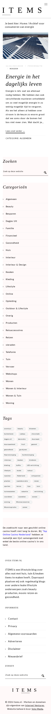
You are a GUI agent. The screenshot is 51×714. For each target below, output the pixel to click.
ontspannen (36, 476)
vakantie (24, 491)
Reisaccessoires (14, 330)
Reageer (14, 69)
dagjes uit (8, 439)
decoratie (22, 439)
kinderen (32, 460)
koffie (18, 465)
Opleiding (11, 301)
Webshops (11, 374)
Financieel (11, 236)
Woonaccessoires (22, 502)
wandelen (22, 497)
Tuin (8, 359)
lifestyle (7, 470)
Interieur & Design (16, 265)
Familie (10, 228)
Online (9, 294)
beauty (20, 429)
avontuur (7, 429)
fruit (23, 444)
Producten (11, 323)
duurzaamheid (9, 444)
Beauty (9, 206)
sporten (7, 486)
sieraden (10, 345)
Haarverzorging (10, 455)
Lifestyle (10, 286)
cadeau (22, 434)
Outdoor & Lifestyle (17, 308)
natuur (30, 470)
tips (28, 486)
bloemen (32, 429)
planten (7, 481)
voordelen (8, 497)
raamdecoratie (22, 481)
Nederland (21, 476)
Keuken (10, 272)
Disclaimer (14, 648)
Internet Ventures (34, 705)
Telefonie (11, 352)
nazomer (7, 476)
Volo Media (37, 709)
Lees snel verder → (15, 131)
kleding (7, 465)
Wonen (9, 381)
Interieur (11, 257)
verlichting (38, 491)
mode (19, 470)
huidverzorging (28, 455)
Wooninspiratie (10, 507)
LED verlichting (33, 465)
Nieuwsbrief (15, 656)
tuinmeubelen (9, 491)
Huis (8, 250)
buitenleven (8, 434)
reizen (36, 481)
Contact (13, 618)
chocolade (36, 434)
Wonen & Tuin (13, 396)
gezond (34, 444)
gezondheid (8, 450)
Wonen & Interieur (16, 388)
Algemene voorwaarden (22, 633)
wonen (34, 497)
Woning (10, 403)
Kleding (10, 279)
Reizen (9, 337)
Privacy (12, 626)
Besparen (11, 214)
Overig (9, 316)
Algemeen (25, 138)
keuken (20, 460)
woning (7, 502)
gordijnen (23, 450)
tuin (38, 486)
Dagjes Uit (11, 221)
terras (19, 486)
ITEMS (24, 10)
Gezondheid (12, 243)
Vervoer (10, 367)
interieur (7, 460)
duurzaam (35, 439)
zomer (25, 507)
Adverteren (15, 641)
